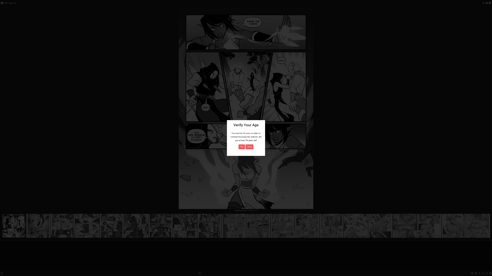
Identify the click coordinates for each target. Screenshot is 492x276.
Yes (241, 146)
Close (249, 146)
